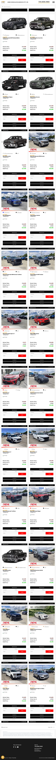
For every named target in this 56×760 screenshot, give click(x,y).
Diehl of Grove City (5, 71)
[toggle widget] (2, 757)
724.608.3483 (43, 2)
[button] (27, 24)
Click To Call (14, 66)
